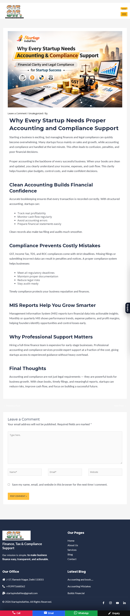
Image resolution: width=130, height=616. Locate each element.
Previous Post (11, 405)
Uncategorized (36, 113)
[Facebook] (103, 603)
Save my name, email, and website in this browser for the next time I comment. (59, 484)
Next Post (120, 405)
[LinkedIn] (124, 603)
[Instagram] (110, 603)
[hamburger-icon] (124, 14)
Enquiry (127, 308)
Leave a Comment (17, 113)
